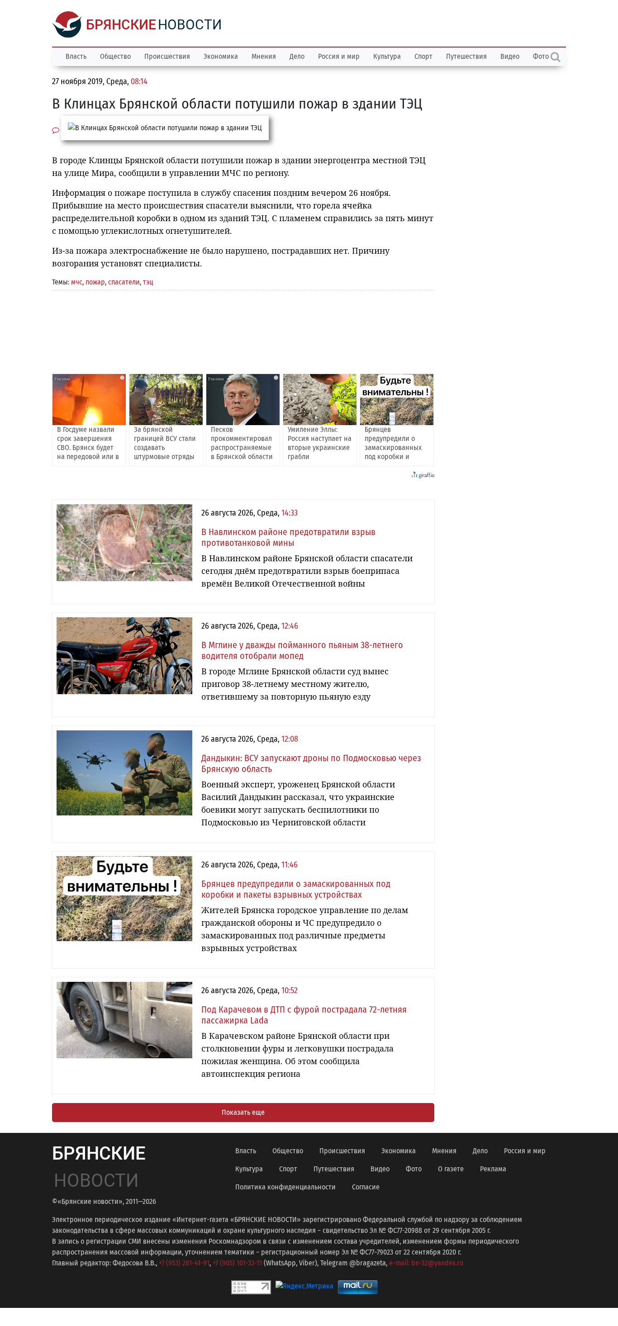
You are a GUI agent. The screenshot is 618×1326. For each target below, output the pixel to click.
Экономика (221, 56)
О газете (451, 1169)
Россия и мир (339, 56)
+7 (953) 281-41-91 (184, 1263)
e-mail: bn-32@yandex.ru (426, 1263)
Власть (76, 56)
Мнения (264, 56)
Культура (387, 56)
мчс (76, 282)
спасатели (124, 282)
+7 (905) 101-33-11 (237, 1263)
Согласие (366, 1187)
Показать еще (243, 1112)
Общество (115, 56)
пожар (95, 282)
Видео (509, 56)
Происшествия (167, 56)
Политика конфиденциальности (285, 1187)
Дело (297, 56)
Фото (414, 1169)
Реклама (493, 1169)
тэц (148, 282)
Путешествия (466, 56)
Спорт (423, 56)
